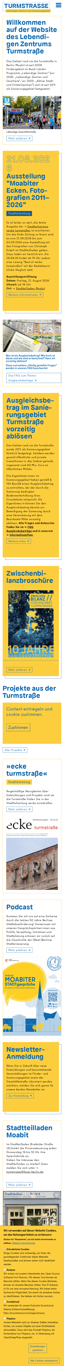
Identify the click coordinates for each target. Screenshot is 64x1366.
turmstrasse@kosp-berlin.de (25, 1172)
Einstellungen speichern (37, 1348)
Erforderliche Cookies (18, 1249)
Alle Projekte (13, 750)
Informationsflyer (21, 535)
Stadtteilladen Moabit (30, 288)
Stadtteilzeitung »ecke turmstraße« (27, 228)
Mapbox (11, 1318)
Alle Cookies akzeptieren (44, 1360)
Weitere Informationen (23, 1243)
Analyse (11, 1270)
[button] (27, 124)
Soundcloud (13, 1301)
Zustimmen (18, 727)
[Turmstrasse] (27, 7)
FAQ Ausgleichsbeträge (19, 529)
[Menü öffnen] (58, 5)
